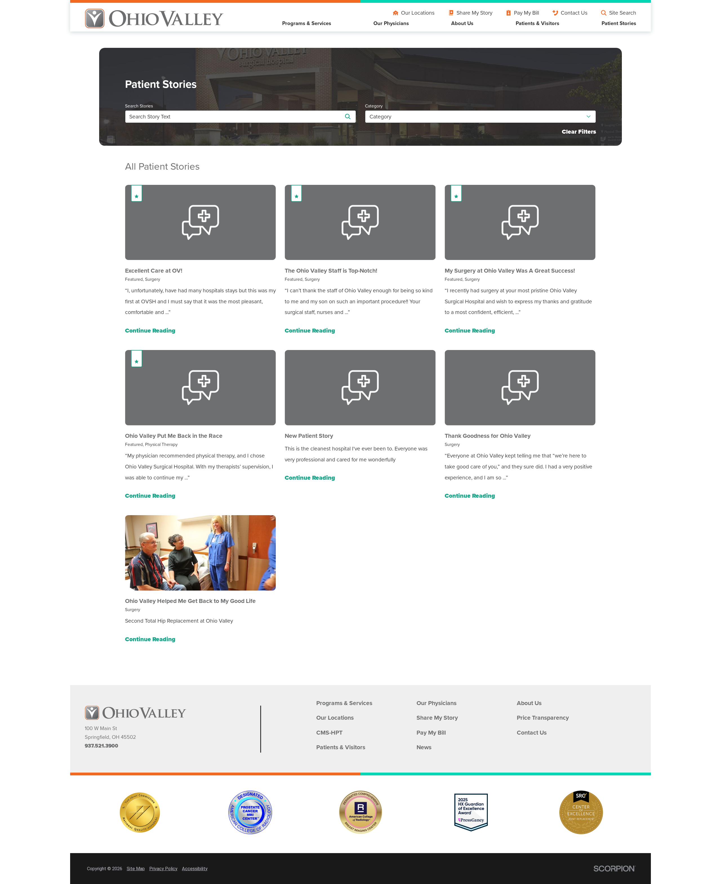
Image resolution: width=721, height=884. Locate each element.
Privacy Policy (163, 868)
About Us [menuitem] (462, 23)
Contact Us (574, 13)
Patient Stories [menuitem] (619, 23)
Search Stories (139, 106)
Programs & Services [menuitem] (306, 23)
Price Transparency (543, 717)
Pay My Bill (526, 13)
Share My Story (474, 13)
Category (374, 106)
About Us (529, 703)
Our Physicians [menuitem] (391, 23)
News (424, 747)
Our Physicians (437, 703)
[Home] (154, 18)
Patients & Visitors (340, 747)
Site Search (622, 13)
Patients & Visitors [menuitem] (537, 23)
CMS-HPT (329, 732)
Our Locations (418, 13)
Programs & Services (344, 703)
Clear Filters (579, 131)
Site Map (136, 868)
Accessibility (195, 868)
